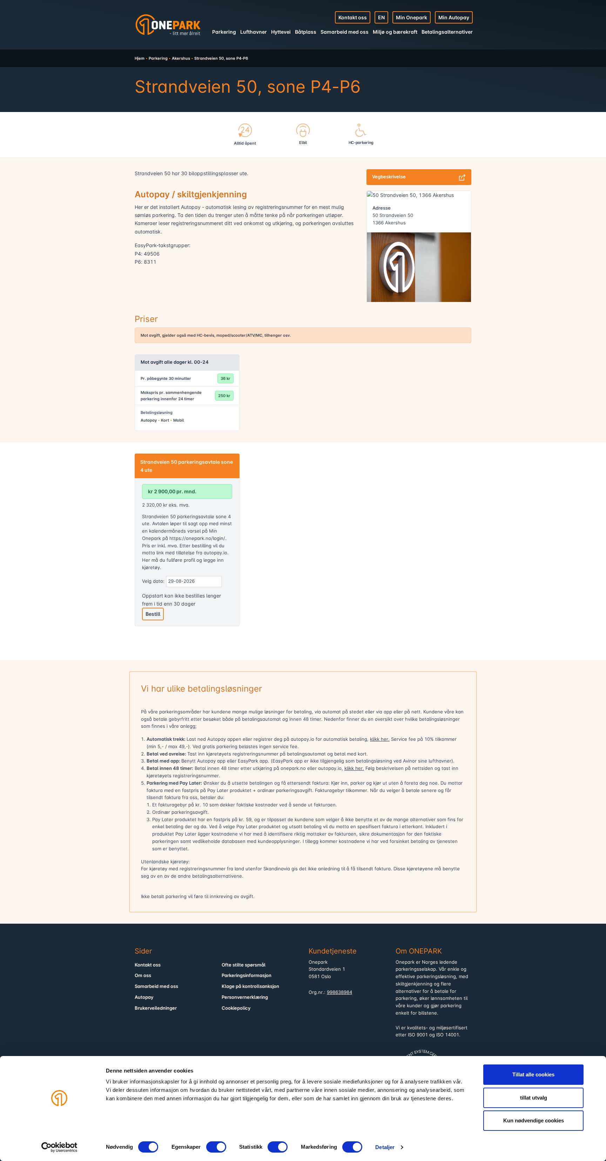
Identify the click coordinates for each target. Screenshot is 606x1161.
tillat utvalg (533, 1098)
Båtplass (305, 32)
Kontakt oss (352, 17)
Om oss (143, 975)
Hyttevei (281, 32)
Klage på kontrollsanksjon (250, 986)
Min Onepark (411, 17)
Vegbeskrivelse (389, 176)
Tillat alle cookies (533, 1074)
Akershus (181, 58)
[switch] (216, 1147)
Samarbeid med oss (345, 32)
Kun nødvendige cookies (533, 1120)
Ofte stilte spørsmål (243, 965)
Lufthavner (253, 32)
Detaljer (385, 1147)
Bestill (153, 614)
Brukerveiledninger (156, 1008)
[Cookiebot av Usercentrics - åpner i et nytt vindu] (59, 1147)
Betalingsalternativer (447, 32)
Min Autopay (453, 17)
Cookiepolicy (236, 1008)
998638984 (339, 992)
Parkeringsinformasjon (246, 975)
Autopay (144, 997)
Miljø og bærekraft (395, 32)
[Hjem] (168, 24)
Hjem (139, 58)
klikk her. (380, 739)
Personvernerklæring (245, 997)
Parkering (224, 32)
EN (381, 17)
